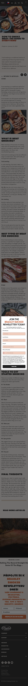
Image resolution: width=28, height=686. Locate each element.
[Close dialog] (25, 317)
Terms (20, 363)
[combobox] (5, 353)
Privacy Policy (14, 363)
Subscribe (14, 366)
